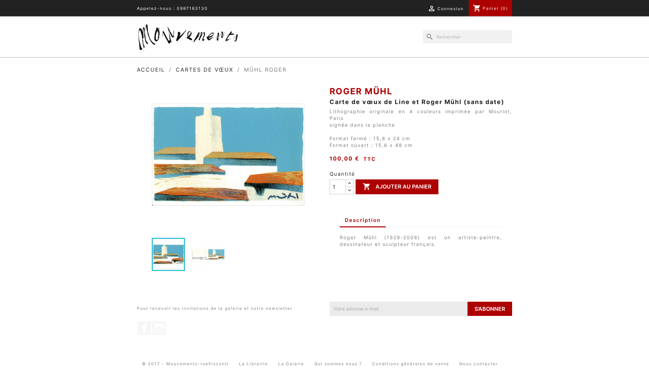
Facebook (144, 328)
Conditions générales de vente (410, 363)
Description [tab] (363, 220)
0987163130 (192, 8)
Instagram (159, 328)
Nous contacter (478, 363)
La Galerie (291, 363)
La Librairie (253, 363)
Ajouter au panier (397, 186)
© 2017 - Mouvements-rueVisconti (185, 363)
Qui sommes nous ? (338, 363)
